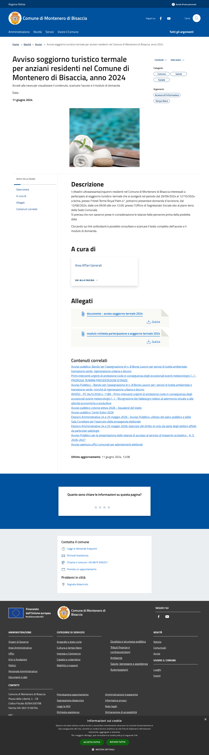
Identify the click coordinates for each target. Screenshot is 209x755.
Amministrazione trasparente (121, 694)
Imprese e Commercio (69, 654)
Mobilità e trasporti (67, 665)
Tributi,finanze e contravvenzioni (120, 649)
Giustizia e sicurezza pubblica (128, 641)
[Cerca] (197, 18)
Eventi (157, 676)
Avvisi (38, 44)
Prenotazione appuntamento (72, 694)
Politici (12, 665)
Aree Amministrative (20, 648)
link (135, 735)
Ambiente (116, 658)
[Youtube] (167, 18)
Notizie (157, 642)
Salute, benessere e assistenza (129, 664)
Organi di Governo (18, 642)
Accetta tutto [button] (92, 742)
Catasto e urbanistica (68, 659)
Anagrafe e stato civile (69, 642)
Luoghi (157, 670)
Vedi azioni (176, 60)
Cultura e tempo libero (69, 648)
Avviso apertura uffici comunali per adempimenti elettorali (107, 444)
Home (15, 44)
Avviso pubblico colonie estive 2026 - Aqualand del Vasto (106, 408)
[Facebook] (159, 18)
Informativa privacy (116, 700)
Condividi (159, 60)
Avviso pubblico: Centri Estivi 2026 (92, 412)
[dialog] (104, 735)
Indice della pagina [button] (25, 178)
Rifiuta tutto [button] (117, 742)
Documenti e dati (17, 677)
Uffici (11, 654)
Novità (27, 44)
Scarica (156, 321)
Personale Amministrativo (22, 671)
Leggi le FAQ (64, 706)
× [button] (205, 719)
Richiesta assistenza (68, 712)
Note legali (111, 706)
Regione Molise (16, 4)
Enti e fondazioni (17, 659)
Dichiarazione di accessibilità (121, 712)
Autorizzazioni (119, 669)
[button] (104, 749)
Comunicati (159, 648)
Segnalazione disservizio (70, 700)
